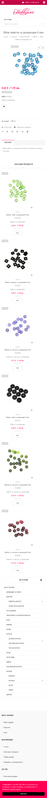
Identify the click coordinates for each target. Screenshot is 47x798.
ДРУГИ (11, 685)
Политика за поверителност (13, 762)
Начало (6, 37)
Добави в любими (4, 106)
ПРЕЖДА (9, 671)
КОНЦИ (8, 629)
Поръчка (7, 727)
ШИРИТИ (9, 695)
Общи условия (9, 757)
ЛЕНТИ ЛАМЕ (10, 657)
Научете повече (15, 789)
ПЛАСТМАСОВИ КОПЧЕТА (16, 643)
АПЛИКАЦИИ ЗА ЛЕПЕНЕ (13, 592)
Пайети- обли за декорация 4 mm (17, 215)
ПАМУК (11, 690)
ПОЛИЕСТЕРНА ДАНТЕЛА (16, 606)
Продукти (14, 37)
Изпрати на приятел (24, 127)
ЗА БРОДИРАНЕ (11, 611)
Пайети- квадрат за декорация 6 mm (17, 282)
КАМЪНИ (9, 625)
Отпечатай (7, 127)
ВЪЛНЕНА (12, 681)
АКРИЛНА (12, 676)
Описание (7, 142)
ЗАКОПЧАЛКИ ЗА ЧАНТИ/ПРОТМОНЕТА (18, 615)
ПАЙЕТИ (35, 37)
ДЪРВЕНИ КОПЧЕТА (15, 639)
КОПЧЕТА (9, 634)
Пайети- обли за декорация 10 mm (17, 417)
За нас (6, 747)
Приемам (23, 794)
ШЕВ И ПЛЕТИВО (25, 37)
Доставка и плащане (11, 752)
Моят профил (8, 722)
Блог (5, 733)
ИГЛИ (8, 620)
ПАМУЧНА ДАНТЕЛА (15, 601)
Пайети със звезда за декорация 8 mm (18, 350)
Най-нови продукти (10, 776)
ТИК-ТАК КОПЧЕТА (14, 648)
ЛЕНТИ (8, 653)
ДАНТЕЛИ (9, 597)
